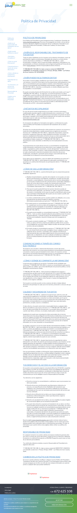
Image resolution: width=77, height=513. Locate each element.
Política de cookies (10, 493)
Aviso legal (8, 490)
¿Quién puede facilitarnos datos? (13, 52)
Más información (59, 505)
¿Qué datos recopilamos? (11, 57)
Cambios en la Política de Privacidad (12, 98)
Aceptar (59, 500)
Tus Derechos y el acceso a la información (13, 86)
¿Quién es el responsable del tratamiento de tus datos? (13, 45)
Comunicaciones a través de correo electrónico (13, 68)
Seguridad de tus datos (13, 80)
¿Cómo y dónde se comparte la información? (13, 74)
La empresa (8, 487)
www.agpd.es (31, 65)
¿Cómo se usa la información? (12, 62)
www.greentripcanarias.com (31, 119)
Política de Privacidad (11, 38)
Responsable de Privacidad (12, 92)
